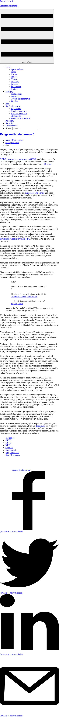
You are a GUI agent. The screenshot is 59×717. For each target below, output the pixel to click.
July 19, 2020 (17, 303)
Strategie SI (16, 116)
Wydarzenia (16, 108)
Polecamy (9, 121)
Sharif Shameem (12, 455)
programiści (10, 450)
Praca (13, 72)
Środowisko (16, 86)
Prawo (14, 77)
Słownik (9, 123)
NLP (7, 445)
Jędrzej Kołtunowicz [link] (14, 140)
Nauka (14, 79)
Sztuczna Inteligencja (9, 6)
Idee (7, 104)
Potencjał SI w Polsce (20, 118)
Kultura (14, 89)
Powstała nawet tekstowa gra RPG (15, 239)
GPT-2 (8, 440)
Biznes (14, 74)
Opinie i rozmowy (19, 111)
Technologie (16, 94)
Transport (15, 96)
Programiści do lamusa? (17, 134)
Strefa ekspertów (12, 106)
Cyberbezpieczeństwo (20, 99)
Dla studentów (11, 126)
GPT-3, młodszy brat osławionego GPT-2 (18, 159)
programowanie (12, 452)
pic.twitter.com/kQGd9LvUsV (24, 296)
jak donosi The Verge (34, 193)
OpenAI (47, 164)
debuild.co (40, 426)
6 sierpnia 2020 (12, 142)
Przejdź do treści (7, 1)
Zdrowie (14, 84)
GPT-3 (8, 443)
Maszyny (9, 91)
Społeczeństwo (17, 69)
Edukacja (15, 81)
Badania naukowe (19, 113)
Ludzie (8, 67)
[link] (6, 470)
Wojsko (14, 101)
